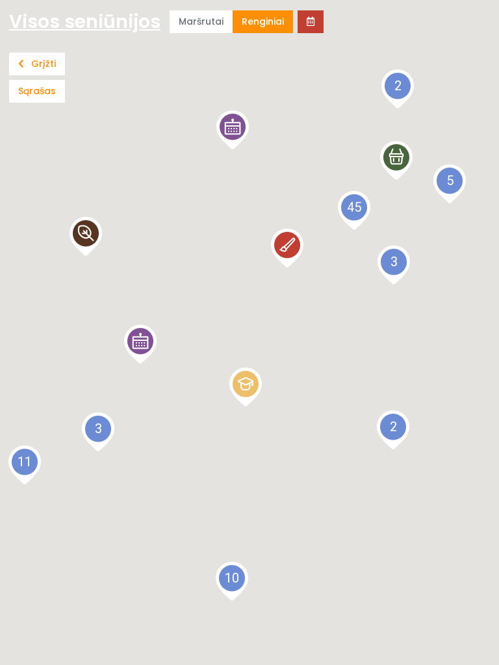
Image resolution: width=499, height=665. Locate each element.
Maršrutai (201, 21)
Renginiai (263, 21)
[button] (232, 130)
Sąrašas (37, 90)
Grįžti (42, 63)
